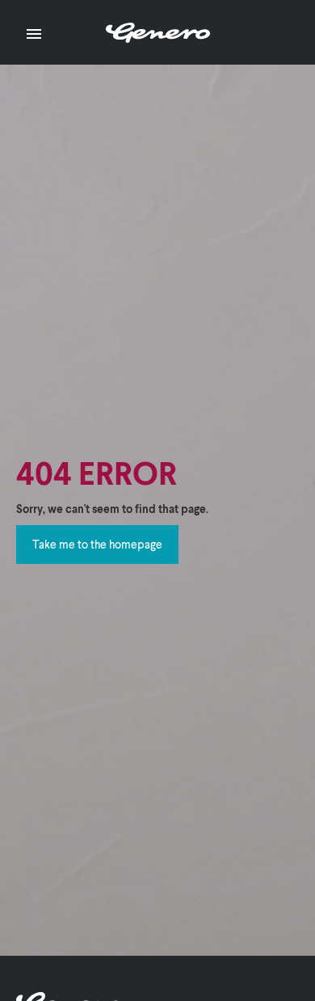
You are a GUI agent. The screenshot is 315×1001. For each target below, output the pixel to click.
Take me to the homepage (97, 544)
